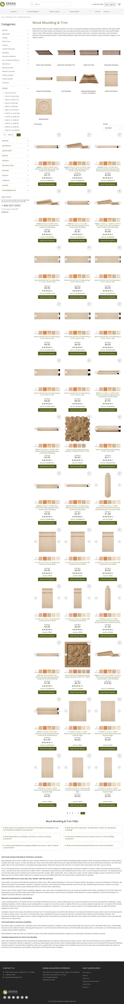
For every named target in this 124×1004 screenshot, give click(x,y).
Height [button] (5, 161)
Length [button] (5, 180)
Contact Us (106, 11)
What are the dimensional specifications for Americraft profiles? (90, 845)
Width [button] (5, 156)
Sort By (105, 124)
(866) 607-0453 (98, 4)
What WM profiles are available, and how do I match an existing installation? (27, 838)
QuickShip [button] (7, 151)
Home (3, 17)
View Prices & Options (47, 184)
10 (96, 502)
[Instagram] (9, 997)
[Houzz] (26, 997)
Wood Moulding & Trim (24, 17)
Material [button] (6, 146)
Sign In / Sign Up (110, 4)
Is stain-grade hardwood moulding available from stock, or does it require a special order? (31, 846)
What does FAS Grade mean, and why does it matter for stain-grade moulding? (90, 829)
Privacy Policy (87, 984)
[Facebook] (4, 997)
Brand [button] (5, 141)
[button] (15, 88)
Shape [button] (5, 185)
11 (36, 163)
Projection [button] (8, 165)
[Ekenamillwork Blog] (22, 997)
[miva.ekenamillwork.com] (8, 4)
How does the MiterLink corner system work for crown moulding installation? (89, 838)
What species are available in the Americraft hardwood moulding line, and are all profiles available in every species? (30, 829)
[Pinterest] (17, 997)
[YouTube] (13, 997)
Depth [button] (5, 175)
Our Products (87, 972)
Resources (86, 987)
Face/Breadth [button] (9, 190)
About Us (98, 11)
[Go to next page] (83, 813)
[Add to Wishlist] (59, 135)
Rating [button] (5, 170)
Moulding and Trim (11, 17)
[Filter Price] (19, 134)
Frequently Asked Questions (91, 981)
